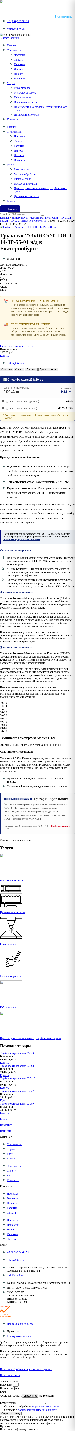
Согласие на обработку (31, 1406)
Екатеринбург (20, 217)
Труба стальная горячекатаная (28, 220)
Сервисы (12, 1149)
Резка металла (22, 87)
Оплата (18, 59)
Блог (10, 1153)
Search (4, 214)
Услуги (11, 83)
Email (3, 1391)
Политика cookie (10, 1375)
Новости (19, 73)
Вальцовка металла (25, 102)
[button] (6, 1056)
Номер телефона (10, 1388)
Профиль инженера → (60, 827)
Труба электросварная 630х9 (17, 1053)
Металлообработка (25, 92)
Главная (11, 45)
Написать (5, 1130)
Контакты (13, 119)
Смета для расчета (11, 1395)
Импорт (18, 69)
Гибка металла (22, 97)
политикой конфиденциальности (37, 1409)
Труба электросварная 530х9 (17, 1103)
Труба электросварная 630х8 (17, 1065)
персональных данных (45, 1406)
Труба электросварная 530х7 (17, 1090)
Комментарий (8, 1402)
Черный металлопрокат (44, 217)
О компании (14, 50)
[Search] (42, 215)
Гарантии (19, 64)
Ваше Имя (6, 1384)
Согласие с (30, 1409)
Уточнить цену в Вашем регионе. (21, 539)
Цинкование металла (26, 114)
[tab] (6, 369)
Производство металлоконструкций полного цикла (30, 1038)
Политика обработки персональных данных (26, 1369)
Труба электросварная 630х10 (17, 1078)
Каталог (5, 1118)
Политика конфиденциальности (19, 1363)
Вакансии (20, 78)
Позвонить (6, 1124)
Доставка (19, 54)
